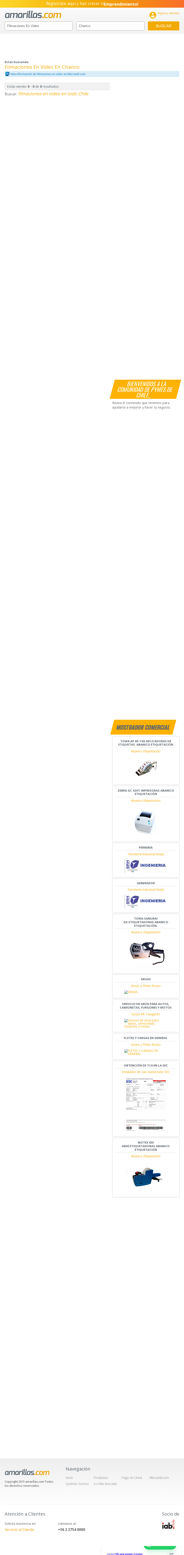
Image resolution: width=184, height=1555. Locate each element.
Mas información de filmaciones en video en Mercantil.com (48, 74)
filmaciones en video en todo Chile (53, 94)
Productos (101, 1477)
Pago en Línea (132, 1477)
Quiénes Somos (77, 1484)
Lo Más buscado (105, 1484)
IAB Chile (168, 1524)
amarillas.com (33, 14)
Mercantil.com (159, 1477)
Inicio (69, 1477)
